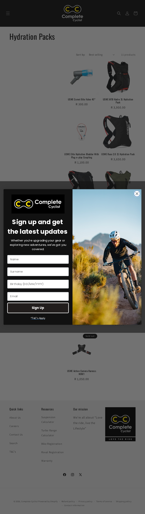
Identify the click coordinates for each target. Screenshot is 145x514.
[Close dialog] (137, 194)
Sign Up (38, 307)
